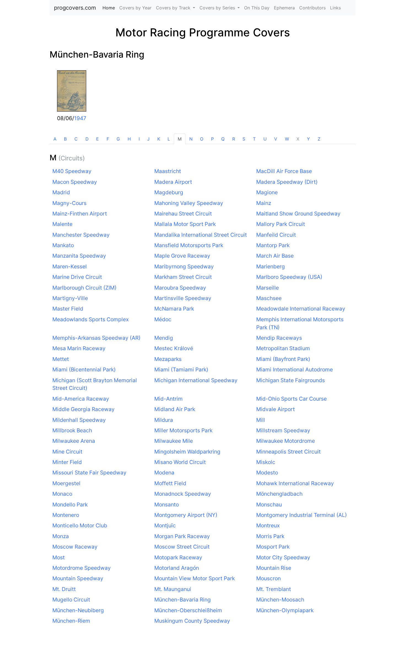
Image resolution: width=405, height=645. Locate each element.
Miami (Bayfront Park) (283, 359)
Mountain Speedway (77, 578)
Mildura (163, 420)
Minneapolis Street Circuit (288, 451)
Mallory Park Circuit (280, 224)
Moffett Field (170, 483)
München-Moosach (280, 599)
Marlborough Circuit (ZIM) (84, 287)
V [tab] (275, 139)
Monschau (269, 504)
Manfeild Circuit (276, 234)
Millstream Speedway (283, 430)
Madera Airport (173, 182)
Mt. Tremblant (273, 589)
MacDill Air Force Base (284, 171)
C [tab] (76, 139)
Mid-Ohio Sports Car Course (291, 398)
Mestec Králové (173, 348)
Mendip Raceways (279, 337)
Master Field (67, 308)
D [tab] (87, 139)
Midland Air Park (174, 409)
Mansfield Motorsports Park (188, 245)
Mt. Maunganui (172, 589)
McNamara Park (174, 308)
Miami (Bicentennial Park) (84, 369)
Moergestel (66, 483)
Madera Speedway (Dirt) (287, 182)
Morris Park (270, 536)
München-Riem (71, 620)
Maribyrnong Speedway (184, 266)
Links (335, 7)
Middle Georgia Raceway (83, 409)
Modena (164, 472)
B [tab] (65, 139)
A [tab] (54, 139)
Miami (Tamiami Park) (181, 369)
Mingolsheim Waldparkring (187, 451)
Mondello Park (70, 504)
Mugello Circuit (71, 599)
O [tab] (201, 139)
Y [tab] (308, 139)
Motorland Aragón (176, 568)
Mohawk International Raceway (295, 483)
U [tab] (265, 139)
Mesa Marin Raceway (79, 348)
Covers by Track (174, 7)
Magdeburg (168, 192)
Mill (260, 420)
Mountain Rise (273, 568)
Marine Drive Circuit (77, 277)
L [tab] (169, 139)
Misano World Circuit (180, 462)
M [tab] (180, 139)
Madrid (61, 192)
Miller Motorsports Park (183, 430)
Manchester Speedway (81, 234)
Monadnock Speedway (182, 493)
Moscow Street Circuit (182, 546)
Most (58, 557)
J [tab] (148, 139)
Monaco (62, 493)
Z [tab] (319, 139)
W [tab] (287, 139)
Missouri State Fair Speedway (89, 472)
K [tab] (158, 139)
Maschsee (269, 298)
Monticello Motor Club (79, 525)
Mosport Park (273, 546)
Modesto (267, 472)
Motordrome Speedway (81, 568)
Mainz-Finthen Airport (79, 213)
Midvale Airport (275, 409)
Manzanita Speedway (79, 255)
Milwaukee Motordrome (285, 441)
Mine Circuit (67, 451)
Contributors (312, 7)
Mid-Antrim (168, 398)
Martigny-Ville (70, 298)
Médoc (162, 319)
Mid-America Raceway (80, 398)
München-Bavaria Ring (97, 54)
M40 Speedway (71, 171)
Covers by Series (217, 7)
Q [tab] (223, 139)
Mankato (63, 245)
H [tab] (129, 139)
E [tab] (97, 139)
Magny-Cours (69, 203)
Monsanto (166, 504)
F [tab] (108, 139)
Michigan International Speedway (195, 380)
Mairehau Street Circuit (183, 213)
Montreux (268, 525)
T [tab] (254, 139)
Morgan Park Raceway (182, 536)
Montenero (65, 515)
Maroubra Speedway (180, 287)
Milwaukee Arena (73, 441)
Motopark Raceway (178, 557)
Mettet (60, 359)
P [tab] (212, 139)
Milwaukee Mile (173, 441)
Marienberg (270, 266)
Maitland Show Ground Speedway (298, 213)
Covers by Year (135, 7)
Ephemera (284, 7)
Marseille (267, 287)
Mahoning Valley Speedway (188, 203)
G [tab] (118, 139)
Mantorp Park (273, 245)
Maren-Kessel (69, 266)
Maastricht (167, 171)
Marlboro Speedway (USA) (289, 277)
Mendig (163, 337)
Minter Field (67, 462)
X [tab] (297, 139)
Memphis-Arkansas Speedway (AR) (96, 337)
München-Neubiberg (78, 610)
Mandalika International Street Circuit (200, 234)
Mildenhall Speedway (79, 420)
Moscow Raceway (75, 546)
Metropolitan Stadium (283, 348)
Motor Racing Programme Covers (202, 32)
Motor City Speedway (283, 557)
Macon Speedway (74, 182)
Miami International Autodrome (294, 369)
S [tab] (243, 139)
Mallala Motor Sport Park (185, 224)
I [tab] (139, 139)
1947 (80, 118)
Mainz (263, 203)
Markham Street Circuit (183, 277)
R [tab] (233, 139)
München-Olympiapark (285, 610)
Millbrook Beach (72, 430)
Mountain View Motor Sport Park (194, 578)
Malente (62, 224)
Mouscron (268, 578)
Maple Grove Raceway (182, 255)
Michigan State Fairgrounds (290, 380)
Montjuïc (165, 525)
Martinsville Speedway (182, 298)
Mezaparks (168, 359)
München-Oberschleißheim (188, 610)
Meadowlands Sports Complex (90, 319)
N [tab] (191, 139)
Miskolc (265, 462)
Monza (60, 536)
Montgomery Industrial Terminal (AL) (301, 515)
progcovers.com (75, 7)
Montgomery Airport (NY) (185, 515)
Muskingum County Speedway (192, 620)
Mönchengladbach (279, 493)
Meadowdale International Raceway (300, 308)
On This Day (256, 7)
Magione (267, 192)
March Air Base (275, 255)
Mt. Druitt (64, 589)
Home (109, 7)
